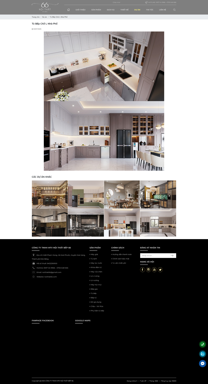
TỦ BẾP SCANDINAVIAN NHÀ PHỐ (84, 206)
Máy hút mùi (96, 286)
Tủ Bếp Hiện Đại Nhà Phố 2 (45, 206)
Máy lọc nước (96, 265)
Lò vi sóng (95, 278)
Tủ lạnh (94, 260)
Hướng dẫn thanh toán (122, 256)
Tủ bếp (93, 295)
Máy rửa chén (96, 273)
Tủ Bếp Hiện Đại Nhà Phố (81, 234)
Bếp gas (94, 291)
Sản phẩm (96, 10)
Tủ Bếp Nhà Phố (113, 234)
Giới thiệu (80, 10)
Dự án (137, 10)
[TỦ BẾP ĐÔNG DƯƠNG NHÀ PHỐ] (50, 212)
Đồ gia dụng (96, 304)
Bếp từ (94, 299)
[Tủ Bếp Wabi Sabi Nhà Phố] (122, 183)
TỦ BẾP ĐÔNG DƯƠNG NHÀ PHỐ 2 (158, 206)
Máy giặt (94, 256)
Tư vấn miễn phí (119, 265)
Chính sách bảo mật (120, 260)
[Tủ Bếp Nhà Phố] (122, 212)
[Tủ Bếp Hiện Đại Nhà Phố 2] (50, 183)
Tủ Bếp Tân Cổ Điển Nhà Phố (155, 234)
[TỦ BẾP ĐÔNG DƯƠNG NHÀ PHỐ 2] (158, 183)
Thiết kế (124, 10)
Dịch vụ (110, 10)
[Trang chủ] (68, 10)
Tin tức (149, 10)
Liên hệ (162, 10)
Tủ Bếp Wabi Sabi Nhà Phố (118, 206)
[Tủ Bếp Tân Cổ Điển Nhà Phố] (158, 212)
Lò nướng (95, 282)
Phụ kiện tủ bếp (97, 312)
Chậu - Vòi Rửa (97, 308)
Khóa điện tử (96, 269)
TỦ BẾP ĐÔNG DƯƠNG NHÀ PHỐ (48, 234)
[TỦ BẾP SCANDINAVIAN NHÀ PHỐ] (86, 183)
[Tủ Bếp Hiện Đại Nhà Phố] (86, 212)
